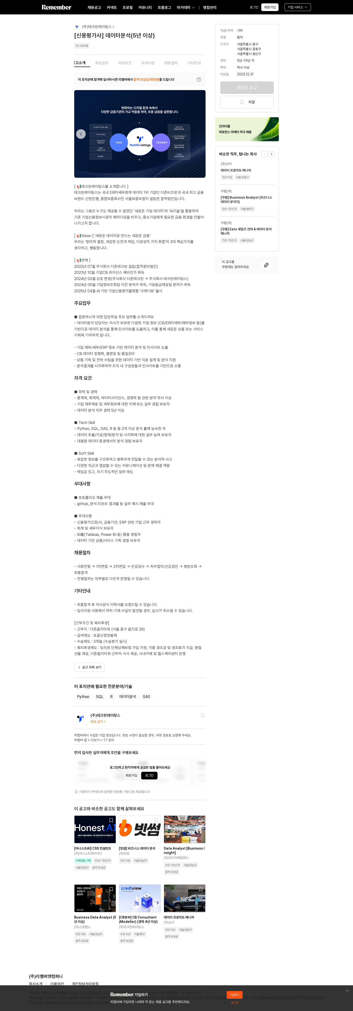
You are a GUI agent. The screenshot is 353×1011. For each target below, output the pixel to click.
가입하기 (234, 995)
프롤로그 (164, 7)
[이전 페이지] (264, 154)
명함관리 (210, 7)
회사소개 (36, 984)
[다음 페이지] (271, 154)
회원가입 (270, 7)
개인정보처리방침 (85, 984)
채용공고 (94, 7)
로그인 (254, 7)
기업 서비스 (295, 7)
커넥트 (112, 7)
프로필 (128, 7)
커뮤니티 (145, 7)
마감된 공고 (247, 87)
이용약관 (57, 984)
